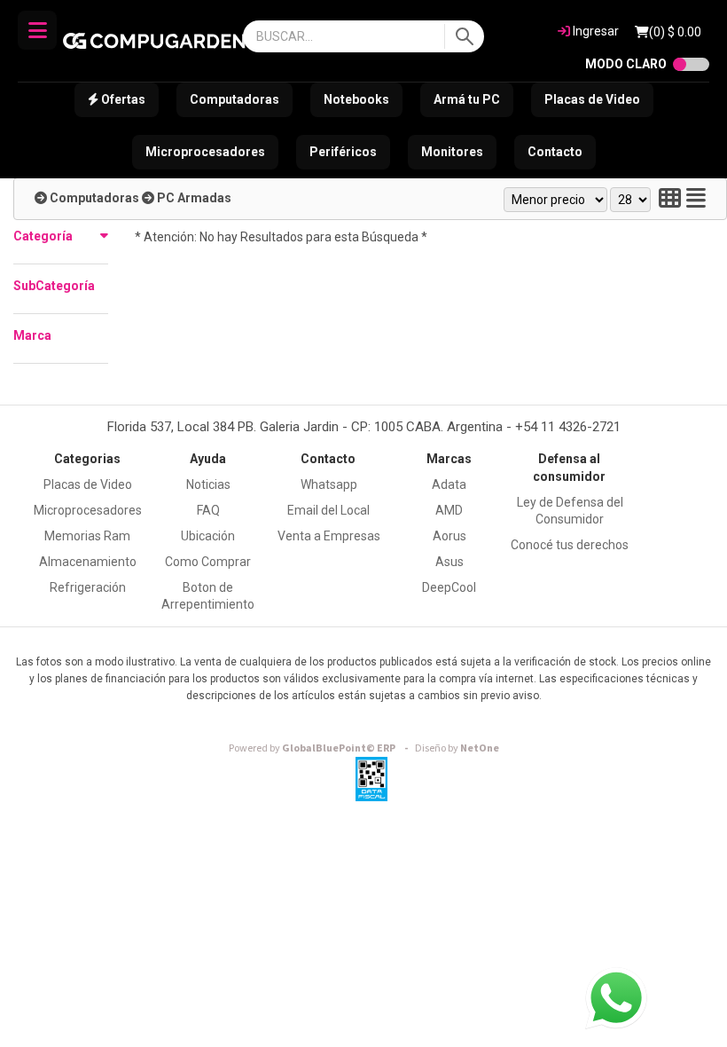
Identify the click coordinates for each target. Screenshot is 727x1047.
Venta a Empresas (329, 536)
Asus (449, 562)
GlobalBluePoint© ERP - (321, 748)
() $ (675, 32)
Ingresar (594, 31)
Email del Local (328, 510)
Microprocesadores (205, 152)
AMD (449, 510)
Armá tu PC (467, 99)
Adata (449, 484)
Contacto (555, 152)
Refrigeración (88, 587)
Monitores (452, 152)
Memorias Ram (87, 536)
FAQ (208, 510)
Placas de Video (592, 99)
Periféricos (343, 152)
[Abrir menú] (37, 30)
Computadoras (234, 99)
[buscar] (464, 36)
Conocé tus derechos (570, 545)
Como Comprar (208, 562)
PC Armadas (194, 198)
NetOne (457, 748)
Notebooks (356, 99)
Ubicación (208, 536)
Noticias (208, 484)
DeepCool (449, 587)
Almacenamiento (88, 562)
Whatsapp (329, 484)
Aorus (449, 536)
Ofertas (121, 99)
